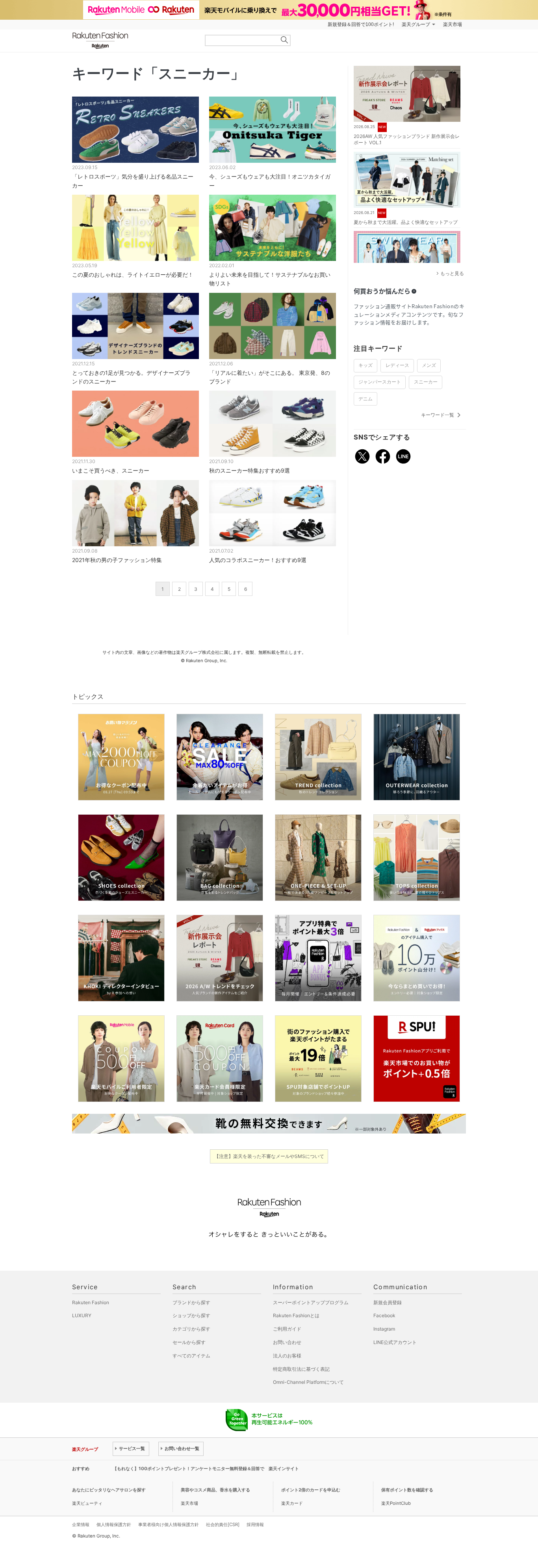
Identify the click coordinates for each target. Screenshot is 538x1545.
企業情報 (80, 1524)
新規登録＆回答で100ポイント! (361, 24)
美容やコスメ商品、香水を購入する (215, 1490)
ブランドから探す (191, 1302)
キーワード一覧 (442, 415)
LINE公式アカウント (395, 1342)
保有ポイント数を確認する (407, 1490)
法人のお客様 (287, 1356)
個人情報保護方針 (113, 1524)
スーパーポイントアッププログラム (311, 1302)
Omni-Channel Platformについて (308, 1382)
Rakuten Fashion (133, 40)
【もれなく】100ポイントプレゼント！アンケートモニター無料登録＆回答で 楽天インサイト (206, 1468)
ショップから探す (191, 1315)
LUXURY (81, 1315)
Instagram (384, 1329)
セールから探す (189, 1342)
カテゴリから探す (191, 1329)
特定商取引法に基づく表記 (301, 1369)
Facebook (384, 1315)
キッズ (365, 365)
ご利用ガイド (287, 1329)
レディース (397, 365)
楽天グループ (416, 24)
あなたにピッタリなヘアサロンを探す (109, 1490)
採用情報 (255, 1524)
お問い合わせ (287, 1342)
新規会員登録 (387, 1302)
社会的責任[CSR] (222, 1524)
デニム (365, 399)
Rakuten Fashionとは (296, 1315)
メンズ (429, 365)
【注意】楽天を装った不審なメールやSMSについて (269, 1156)
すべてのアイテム (191, 1356)
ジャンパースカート (379, 382)
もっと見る (452, 273)
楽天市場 (452, 24)
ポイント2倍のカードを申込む (310, 1490)
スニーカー (426, 382)
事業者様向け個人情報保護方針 (168, 1524)
